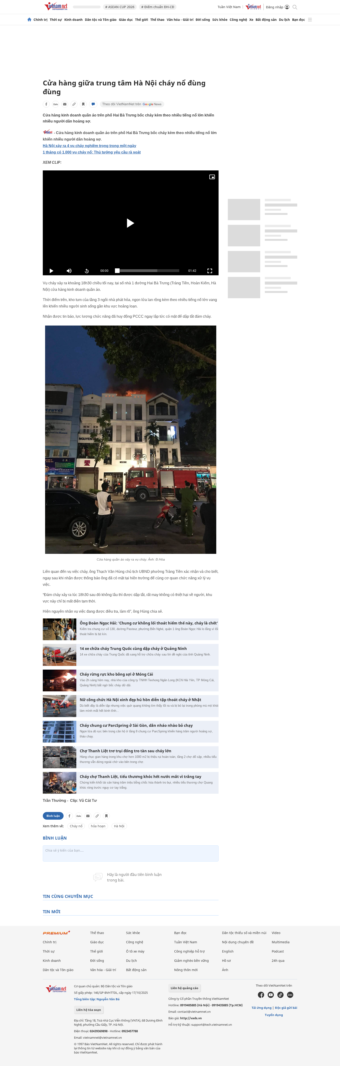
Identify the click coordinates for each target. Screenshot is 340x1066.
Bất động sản (266, 19)
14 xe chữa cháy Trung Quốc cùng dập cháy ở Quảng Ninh (133, 648)
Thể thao (157, 19)
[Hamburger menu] (310, 19)
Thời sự (56, 19)
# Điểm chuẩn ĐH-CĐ (157, 7)
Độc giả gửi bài (286, 1008)
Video (276, 933)
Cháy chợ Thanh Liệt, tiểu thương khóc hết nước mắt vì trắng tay (140, 776)
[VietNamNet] (29, 20)
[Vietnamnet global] (253, 8)
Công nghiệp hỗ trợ (189, 951)
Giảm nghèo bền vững (191, 960)
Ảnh (225, 970)
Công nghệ (238, 19)
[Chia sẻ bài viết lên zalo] (55, 104)
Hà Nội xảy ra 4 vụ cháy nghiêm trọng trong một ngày (89, 146)
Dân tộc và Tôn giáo (101, 19)
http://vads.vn (191, 1018)
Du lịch (284, 19)
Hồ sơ (226, 960)
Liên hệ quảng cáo (184, 988)
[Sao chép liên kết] (74, 104)
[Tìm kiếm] (294, 6)
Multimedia (281, 942)
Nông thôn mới (186, 970)
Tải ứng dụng (262, 1008)
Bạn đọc (298, 19)
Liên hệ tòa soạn (88, 1010)
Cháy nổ (76, 826)
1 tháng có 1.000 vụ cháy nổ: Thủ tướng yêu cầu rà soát (92, 152)
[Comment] (93, 104)
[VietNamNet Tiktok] (280, 997)
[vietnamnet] (57, 11)
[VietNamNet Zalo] (290, 997)
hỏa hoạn (98, 826)
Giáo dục (126, 19)
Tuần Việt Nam (229, 7)
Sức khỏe (219, 19)
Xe (251, 19)
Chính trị (40, 19)
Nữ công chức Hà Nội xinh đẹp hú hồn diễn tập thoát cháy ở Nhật (140, 699)
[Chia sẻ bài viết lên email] (64, 104)
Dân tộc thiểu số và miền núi (244, 933)
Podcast (278, 951)
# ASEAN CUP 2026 (119, 7)
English (228, 951)
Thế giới (141, 19)
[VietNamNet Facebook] (261, 997)
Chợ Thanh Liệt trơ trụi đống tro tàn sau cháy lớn (125, 751)
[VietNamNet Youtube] (271, 997)
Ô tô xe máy (135, 951)
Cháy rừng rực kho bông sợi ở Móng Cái (116, 674)
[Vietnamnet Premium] (57, 935)
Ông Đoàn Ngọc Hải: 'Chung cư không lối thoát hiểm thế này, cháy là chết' (149, 623)
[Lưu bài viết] (83, 104)
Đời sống (203, 19)
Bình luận (53, 816)
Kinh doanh (73, 19)
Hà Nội (119, 826)
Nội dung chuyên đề (238, 942)
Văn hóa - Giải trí (180, 19)
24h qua (278, 960)
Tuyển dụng (274, 1015)
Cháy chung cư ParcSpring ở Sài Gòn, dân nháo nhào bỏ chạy (136, 725)
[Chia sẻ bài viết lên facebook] (46, 104)
